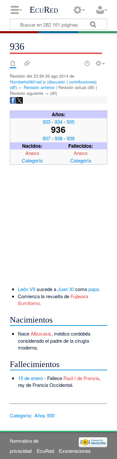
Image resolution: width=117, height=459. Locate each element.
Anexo (32, 152)
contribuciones (82, 82)
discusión (56, 82)
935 (70, 121)
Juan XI (66, 289)
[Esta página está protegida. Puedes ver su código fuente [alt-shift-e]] (75, 63)
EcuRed (44, 10)
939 (70, 138)
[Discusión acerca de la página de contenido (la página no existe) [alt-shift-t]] (27, 63)
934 (58, 121)
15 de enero (30, 378)
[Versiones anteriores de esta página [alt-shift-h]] (87, 63)
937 (46, 138)
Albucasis (41, 333)
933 (46, 121)
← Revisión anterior (36, 87)
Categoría (32, 160)
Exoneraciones (75, 450)
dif (13, 87)
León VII (26, 289)
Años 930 (44, 415)
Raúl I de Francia (81, 378)
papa (93, 289)
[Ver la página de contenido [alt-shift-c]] (13, 63)
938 (58, 138)
